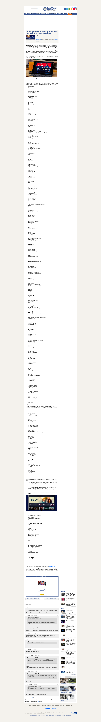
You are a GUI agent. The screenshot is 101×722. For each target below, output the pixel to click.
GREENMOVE (55, 13)
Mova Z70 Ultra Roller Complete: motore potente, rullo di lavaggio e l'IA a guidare (70, 595)
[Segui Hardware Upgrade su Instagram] (76, 9)
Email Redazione (57, 715)
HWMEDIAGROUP (69, 705)
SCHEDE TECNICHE (73, 12)
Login (72, 7)
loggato (34, 698)
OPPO (62, 12)
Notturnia (29, 633)
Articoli (63, 591)
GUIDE (67, 13)
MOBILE (33, 13)
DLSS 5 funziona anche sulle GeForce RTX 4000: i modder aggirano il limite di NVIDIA (70, 640)
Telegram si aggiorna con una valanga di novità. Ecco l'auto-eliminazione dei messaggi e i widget (51, 599)
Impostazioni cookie (68, 715)
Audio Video (55, 39)
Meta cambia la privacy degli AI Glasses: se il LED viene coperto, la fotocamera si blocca (71, 626)
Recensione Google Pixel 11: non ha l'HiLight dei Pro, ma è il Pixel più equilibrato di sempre (70, 599)
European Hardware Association (72, 713)
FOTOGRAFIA (43, 13)
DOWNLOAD (48, 705)
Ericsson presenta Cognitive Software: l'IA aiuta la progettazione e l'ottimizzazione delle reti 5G (33, 599)
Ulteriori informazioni (59, 712)
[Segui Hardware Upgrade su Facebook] (65, 9)
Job (64, 715)
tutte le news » (73, 674)
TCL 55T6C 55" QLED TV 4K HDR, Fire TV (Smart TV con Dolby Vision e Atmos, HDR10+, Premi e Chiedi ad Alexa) (42, 590)
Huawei (59, 12)
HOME (26, 13)
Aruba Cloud (47, 12)
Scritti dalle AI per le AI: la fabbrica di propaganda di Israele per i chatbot (70, 671)
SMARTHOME (60, 13)
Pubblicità (46, 715)
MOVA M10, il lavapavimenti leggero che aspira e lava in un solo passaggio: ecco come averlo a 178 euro (70, 635)
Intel (53, 12)
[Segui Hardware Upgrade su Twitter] (67, 9)
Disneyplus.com (52, 566)
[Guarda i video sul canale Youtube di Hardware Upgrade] (74, 9)
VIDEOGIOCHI (38, 13)
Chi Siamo (31, 715)
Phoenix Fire (30, 684)
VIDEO (61, 705)
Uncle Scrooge (30, 655)
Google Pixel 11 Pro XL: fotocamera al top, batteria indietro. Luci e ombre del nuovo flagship (70, 604)
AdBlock (50, 715)
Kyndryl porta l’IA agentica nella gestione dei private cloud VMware (70, 653)
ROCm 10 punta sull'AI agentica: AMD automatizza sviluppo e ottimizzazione (70, 621)
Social (62, 715)
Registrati (75, 7)
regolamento (39, 699)
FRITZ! (65, 12)
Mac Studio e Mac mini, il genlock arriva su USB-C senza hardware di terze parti (70, 649)
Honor (56, 12)
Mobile (54, 708)
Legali (34, 715)
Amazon (68, 12)
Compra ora (42, 594)
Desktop (47, 708)
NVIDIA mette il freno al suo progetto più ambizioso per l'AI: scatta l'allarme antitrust (70, 662)
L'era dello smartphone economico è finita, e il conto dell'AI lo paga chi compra (71, 658)
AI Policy (43, 715)
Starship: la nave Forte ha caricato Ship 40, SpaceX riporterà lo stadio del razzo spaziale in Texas (70, 617)
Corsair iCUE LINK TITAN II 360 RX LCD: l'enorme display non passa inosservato (70, 667)
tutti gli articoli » (73, 606)
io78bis (29, 615)
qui (38, 701)
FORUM (64, 13)
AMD (51, 12)
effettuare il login (30, 697)
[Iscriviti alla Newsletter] (69, 9)
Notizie (63, 608)
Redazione (52, 715)
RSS (60, 715)
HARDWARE (30, 13)
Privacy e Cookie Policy (38, 715)
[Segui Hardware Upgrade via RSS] (71, 9)
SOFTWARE (47, 13)
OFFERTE (70, 13)
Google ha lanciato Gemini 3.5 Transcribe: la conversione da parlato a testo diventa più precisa (70, 630)
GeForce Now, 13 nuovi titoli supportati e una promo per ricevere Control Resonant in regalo (70, 644)
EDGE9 (51, 13)
